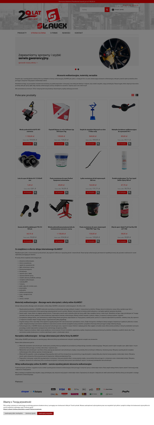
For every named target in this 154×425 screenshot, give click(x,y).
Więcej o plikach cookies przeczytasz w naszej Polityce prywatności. (22, 409)
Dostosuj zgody (31, 413)
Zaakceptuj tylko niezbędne (14, 413)
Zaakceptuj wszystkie (45, 413)
